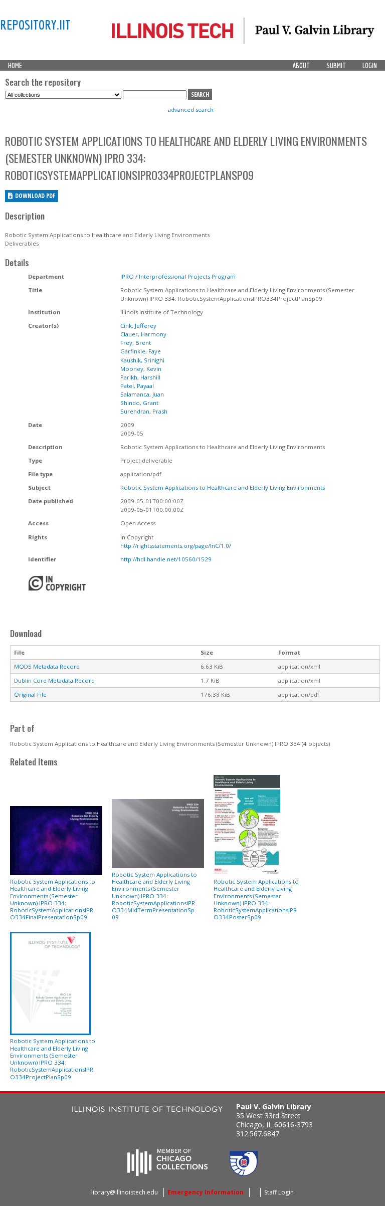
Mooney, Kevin (140, 368)
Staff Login (279, 1192)
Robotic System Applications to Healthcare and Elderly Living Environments (222, 487)
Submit (336, 66)
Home (15, 66)
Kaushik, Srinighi (142, 360)
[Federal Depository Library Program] (244, 1172)
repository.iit (35, 24)
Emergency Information (205, 1192)
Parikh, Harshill (140, 377)
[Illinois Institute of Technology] (147, 1110)
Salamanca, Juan (142, 394)
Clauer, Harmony (143, 334)
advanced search (191, 109)
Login (369, 66)
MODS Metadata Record (47, 666)
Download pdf (35, 195)
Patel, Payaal (137, 385)
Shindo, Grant (139, 403)
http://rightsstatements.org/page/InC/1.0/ (175, 545)
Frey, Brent (135, 342)
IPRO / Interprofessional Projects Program (178, 276)
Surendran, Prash (143, 411)
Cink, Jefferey (138, 325)
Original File (30, 694)
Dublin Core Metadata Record (54, 680)
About (301, 66)
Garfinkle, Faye (140, 351)
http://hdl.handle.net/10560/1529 (166, 559)
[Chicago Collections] (167, 1172)
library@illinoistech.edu (124, 1192)
